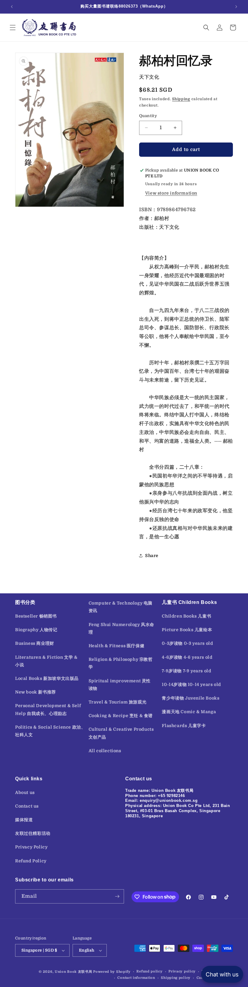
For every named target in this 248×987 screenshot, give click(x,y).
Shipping (181, 99)
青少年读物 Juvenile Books (190, 698)
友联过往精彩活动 (33, 833)
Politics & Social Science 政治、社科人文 (50, 731)
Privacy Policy (31, 846)
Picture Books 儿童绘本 (187, 629)
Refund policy (149, 971)
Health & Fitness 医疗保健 (117, 645)
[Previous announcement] (11, 6)
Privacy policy (182, 971)
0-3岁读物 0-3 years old (187, 643)
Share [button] (151, 555)
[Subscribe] (117, 896)
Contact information (136, 978)
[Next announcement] (236, 6)
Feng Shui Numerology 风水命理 (121, 628)
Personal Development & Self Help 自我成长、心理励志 (48, 709)
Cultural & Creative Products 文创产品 (121, 733)
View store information (171, 193)
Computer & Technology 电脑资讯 (120, 607)
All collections (105, 750)
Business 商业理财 (34, 643)
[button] (12, 27)
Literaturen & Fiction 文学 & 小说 (46, 661)
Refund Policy (31, 860)
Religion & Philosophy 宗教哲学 (121, 663)
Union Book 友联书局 (73, 972)
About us (25, 792)
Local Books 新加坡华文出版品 (47, 678)
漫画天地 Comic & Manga (189, 711)
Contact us (27, 806)
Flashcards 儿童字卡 (184, 725)
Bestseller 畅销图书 (36, 616)
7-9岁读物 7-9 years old (186, 670)
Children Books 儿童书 (186, 616)
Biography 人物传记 (36, 629)
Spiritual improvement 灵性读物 (120, 684)
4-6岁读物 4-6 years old (187, 657)
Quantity (148, 115)
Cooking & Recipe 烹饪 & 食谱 (121, 715)
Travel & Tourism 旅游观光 (118, 702)
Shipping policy (176, 978)
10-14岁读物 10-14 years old (191, 684)
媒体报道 (24, 819)
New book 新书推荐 (35, 692)
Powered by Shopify (112, 972)
